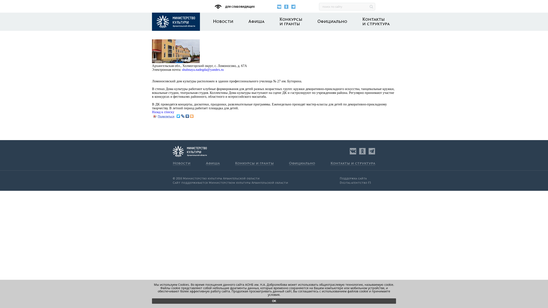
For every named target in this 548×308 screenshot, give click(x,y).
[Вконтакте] (279, 7)
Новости (223, 21)
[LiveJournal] (183, 116)
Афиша (256, 21)
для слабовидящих (240, 7)
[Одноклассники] (286, 7)
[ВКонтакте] (187, 116)
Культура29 (176, 22)
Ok (274, 301)
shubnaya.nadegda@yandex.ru (203, 69)
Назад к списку (163, 112)
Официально (332, 21)
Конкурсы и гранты (291, 21)
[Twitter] (178, 116)
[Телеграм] (293, 7)
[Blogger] (192, 116)
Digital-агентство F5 (355, 182)
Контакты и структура (376, 21)
